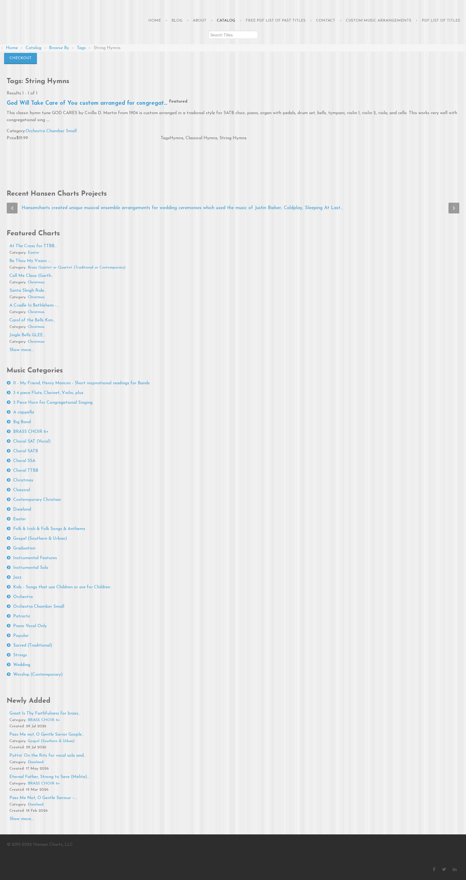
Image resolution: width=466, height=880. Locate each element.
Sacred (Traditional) (32, 645)
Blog (177, 21)
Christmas (36, 282)
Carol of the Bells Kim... (32, 320)
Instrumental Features (35, 558)
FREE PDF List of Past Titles (276, 21)
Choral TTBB (25, 470)
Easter (33, 253)
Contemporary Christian (37, 500)
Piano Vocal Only (30, 626)
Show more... (21, 350)
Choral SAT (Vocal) (32, 441)
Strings (20, 655)
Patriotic (21, 616)
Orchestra (23, 597)
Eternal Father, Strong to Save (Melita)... (49, 777)
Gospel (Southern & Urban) (40, 538)
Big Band (22, 422)
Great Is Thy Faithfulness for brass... (45, 713)
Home (154, 21)
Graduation (24, 548)
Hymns (176, 138)
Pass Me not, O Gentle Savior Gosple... (46, 734)
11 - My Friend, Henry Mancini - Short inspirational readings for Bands (81, 383)
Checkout (20, 58)
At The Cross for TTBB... (33, 246)
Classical (21, 490)
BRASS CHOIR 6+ (31, 432)
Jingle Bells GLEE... (27, 335)
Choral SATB (25, 451)
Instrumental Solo (30, 568)
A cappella (23, 412)
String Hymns (233, 138)
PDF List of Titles (441, 21)
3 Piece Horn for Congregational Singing (52, 402)
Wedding (21, 665)
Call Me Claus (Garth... (31, 276)
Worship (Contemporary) (38, 674)
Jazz (17, 577)
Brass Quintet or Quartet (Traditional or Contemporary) (76, 268)
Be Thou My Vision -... (30, 261)
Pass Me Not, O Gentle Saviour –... (43, 798)
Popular (21, 636)
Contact (325, 21)
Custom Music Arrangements (378, 21)
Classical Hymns (201, 138)
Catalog (226, 21)
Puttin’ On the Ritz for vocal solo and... (47, 755)
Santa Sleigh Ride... (27, 290)
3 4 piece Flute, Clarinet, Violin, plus (48, 393)
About (199, 21)
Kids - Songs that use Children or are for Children (61, 587)
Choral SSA (24, 461)
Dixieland (22, 509)
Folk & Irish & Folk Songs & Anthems (49, 529)
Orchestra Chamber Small (51, 131)
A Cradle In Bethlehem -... (34, 305)
